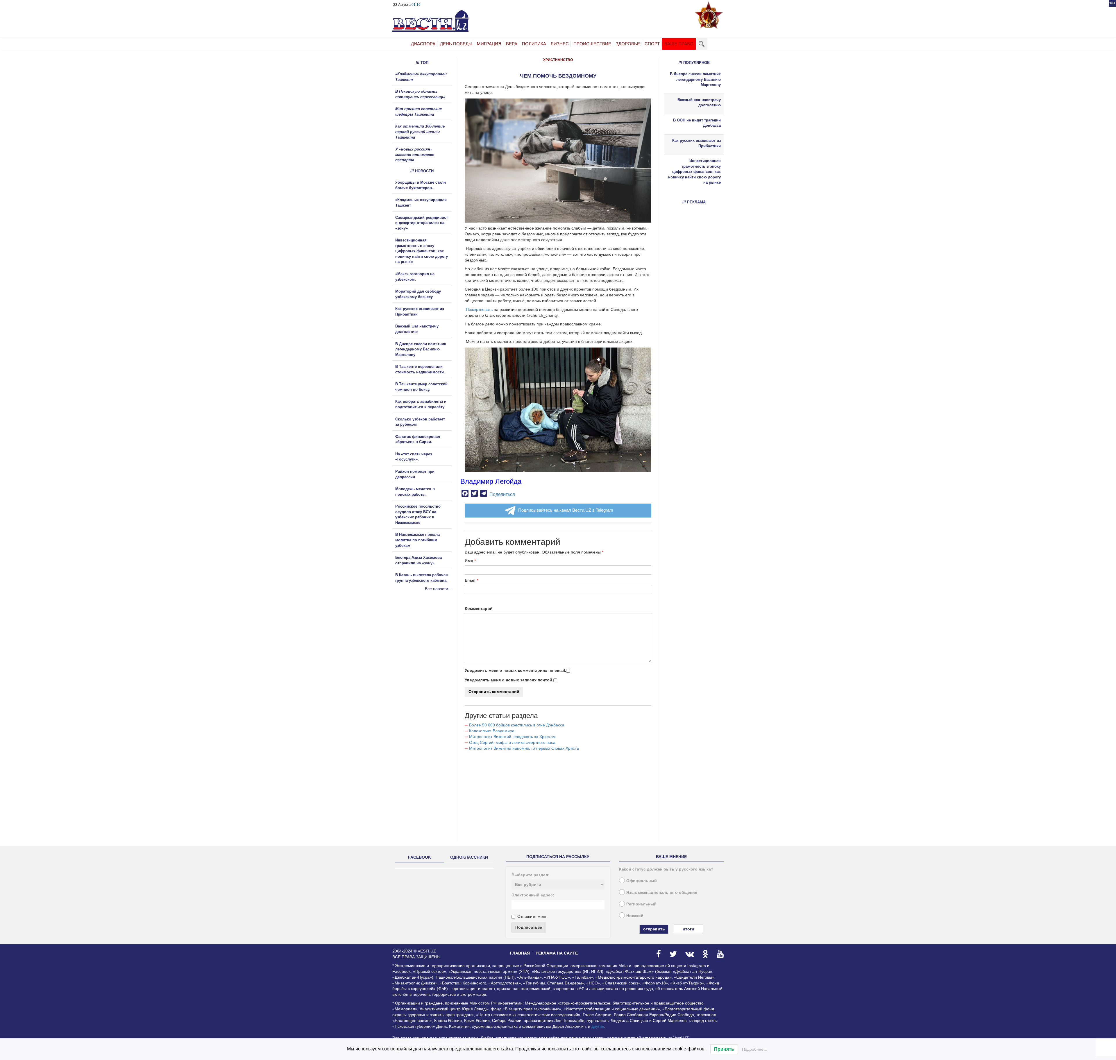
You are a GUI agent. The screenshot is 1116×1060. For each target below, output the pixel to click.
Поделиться (502, 494)
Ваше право (678, 43)
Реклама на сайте (557, 953)
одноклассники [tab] (469, 857)
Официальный (641, 880)
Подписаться (528, 927)
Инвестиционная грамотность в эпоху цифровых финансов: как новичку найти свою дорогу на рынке (421, 251)
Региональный (641, 904)
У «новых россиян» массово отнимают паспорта (414, 154)
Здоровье (628, 43)
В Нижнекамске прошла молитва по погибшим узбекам (417, 539)
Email (470, 580)
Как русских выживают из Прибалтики (696, 143)
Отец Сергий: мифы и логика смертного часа (512, 742)
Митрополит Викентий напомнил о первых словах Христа (524, 748)
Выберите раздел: (531, 875)
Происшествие (592, 43)
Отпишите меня (532, 916)
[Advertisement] (427, 654)
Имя (469, 560)
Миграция (489, 43)
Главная (520, 953)
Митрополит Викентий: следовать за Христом (512, 736)
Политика (534, 43)
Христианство (558, 60)
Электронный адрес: (533, 895)
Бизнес (560, 43)
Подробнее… (755, 1049)
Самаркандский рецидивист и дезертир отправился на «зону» (421, 222)
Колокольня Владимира (491, 730)
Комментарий (479, 608)
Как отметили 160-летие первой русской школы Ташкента (420, 131)
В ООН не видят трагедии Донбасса (697, 123)
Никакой (634, 915)
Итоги (688, 929)
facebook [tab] (419, 857)
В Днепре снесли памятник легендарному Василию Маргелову (420, 349)
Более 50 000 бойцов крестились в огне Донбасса (516, 725)
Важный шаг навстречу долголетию (699, 103)
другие (597, 1026)
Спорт (652, 43)
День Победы (456, 43)
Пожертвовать (479, 309)
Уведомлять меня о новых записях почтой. (509, 680)
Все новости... (438, 588)
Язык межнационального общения (661, 892)
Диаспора (423, 43)
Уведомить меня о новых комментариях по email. (515, 670)
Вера (511, 43)
